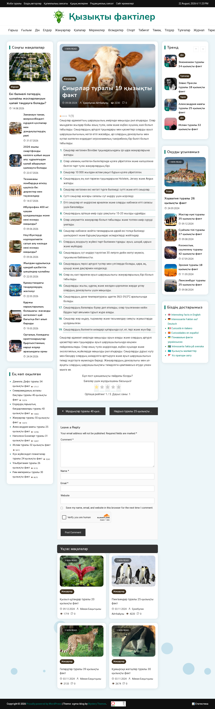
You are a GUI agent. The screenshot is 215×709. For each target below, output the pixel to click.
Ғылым (26, 30)
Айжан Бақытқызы (90, 609)
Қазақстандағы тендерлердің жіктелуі (33, 287)
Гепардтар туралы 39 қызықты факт (79, 671)
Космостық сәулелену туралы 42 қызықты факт (191, 250)
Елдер (47, 30)
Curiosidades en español (185, 332)
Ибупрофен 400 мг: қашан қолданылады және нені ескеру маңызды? (36, 215)
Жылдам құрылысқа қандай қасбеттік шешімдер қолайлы (36, 267)
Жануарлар (63, 30)
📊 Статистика (200, 703)
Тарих (183, 80)
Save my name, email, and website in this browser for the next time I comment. (109, 507)
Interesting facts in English (186, 314)
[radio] (96, 387)
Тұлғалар (184, 30)
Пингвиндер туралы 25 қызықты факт (133, 601)
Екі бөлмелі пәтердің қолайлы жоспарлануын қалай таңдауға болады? (27, 98)
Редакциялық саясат (102, 3)
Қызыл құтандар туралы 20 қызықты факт (77, 601)
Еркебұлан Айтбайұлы (95, 103)
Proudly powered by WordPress (44, 703)
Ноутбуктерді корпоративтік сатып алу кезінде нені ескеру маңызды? (35, 243)
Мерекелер (97, 30)
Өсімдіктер (115, 30)
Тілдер (169, 30)
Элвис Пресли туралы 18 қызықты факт (192, 70)
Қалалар (80, 30)
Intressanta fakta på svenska (188, 346)
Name (65, 470)
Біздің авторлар (32, 3)
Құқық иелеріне (79, 3)
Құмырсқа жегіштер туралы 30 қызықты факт (131, 671)
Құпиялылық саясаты (56, 3)
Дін (37, 30)
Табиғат (143, 30)
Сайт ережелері (125, 3)
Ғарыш (13, 30)
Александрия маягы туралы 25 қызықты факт (192, 91)
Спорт (131, 30)
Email (64, 483)
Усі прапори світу (181, 355)
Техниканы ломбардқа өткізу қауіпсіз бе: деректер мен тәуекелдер (35, 187)
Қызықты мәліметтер (184, 350)
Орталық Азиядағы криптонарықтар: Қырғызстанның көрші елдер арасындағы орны (36, 343)
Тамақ (157, 30)
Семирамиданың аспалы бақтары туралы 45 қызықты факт (30, 395)
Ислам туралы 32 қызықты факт (32, 444)
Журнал (199, 30)
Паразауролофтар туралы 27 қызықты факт (192, 133)
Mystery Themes (97, 703)
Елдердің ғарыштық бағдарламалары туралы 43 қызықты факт (29, 409)
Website (65, 495)
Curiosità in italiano (181, 328)
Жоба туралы (14, 3)
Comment (67, 439)
